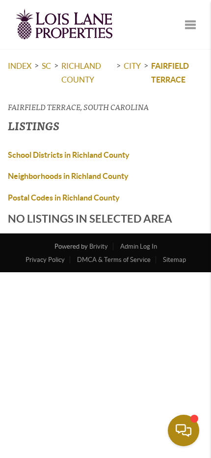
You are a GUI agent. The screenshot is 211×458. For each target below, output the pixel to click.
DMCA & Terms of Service (114, 259)
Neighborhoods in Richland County (68, 176)
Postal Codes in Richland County (64, 197)
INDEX (19, 65)
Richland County (81, 72)
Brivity (98, 246)
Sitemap (174, 259)
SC (46, 65)
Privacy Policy (45, 259)
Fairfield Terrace (170, 72)
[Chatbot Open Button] (183, 430)
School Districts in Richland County (69, 154)
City (132, 65)
